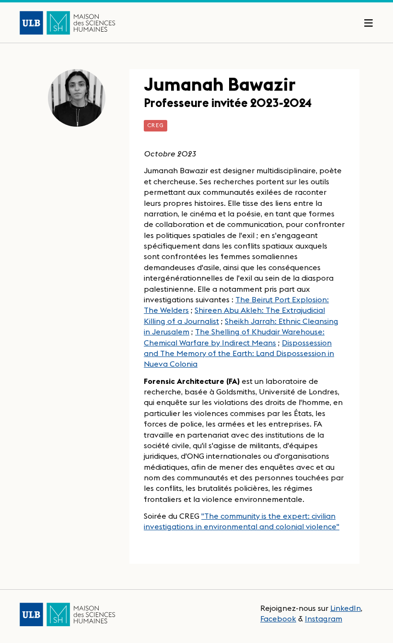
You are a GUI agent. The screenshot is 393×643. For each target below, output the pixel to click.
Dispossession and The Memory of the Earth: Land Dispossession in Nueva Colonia (239, 353)
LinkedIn (345, 608)
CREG (155, 125)
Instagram (323, 618)
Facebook (278, 618)
